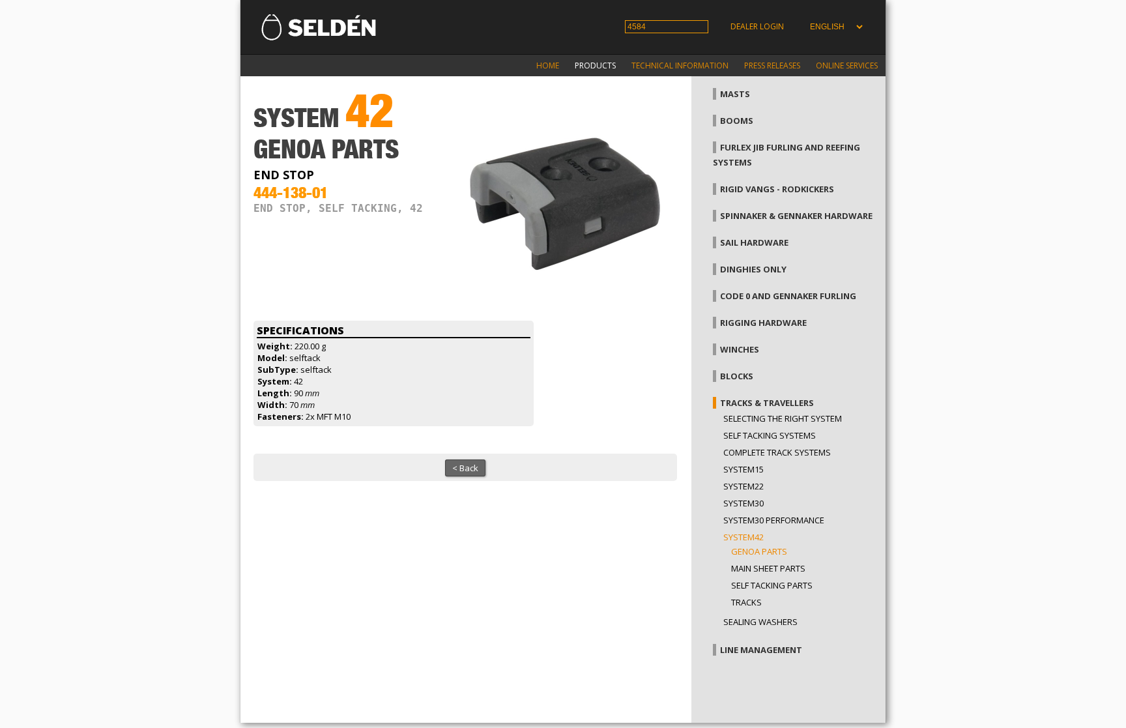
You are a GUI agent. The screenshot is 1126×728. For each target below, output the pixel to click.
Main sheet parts (768, 568)
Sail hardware (754, 242)
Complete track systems (777, 452)
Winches (739, 349)
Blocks (736, 376)
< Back (465, 468)
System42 (743, 537)
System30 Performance (773, 520)
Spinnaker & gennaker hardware (796, 216)
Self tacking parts (772, 585)
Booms (736, 120)
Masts (735, 94)
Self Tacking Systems (769, 435)
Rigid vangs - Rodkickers (777, 189)
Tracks (746, 602)
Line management (761, 650)
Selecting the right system (782, 418)
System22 (743, 486)
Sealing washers (760, 622)
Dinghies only (753, 269)
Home (547, 65)
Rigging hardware (763, 322)
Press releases (772, 65)
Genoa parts (759, 551)
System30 (743, 503)
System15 (743, 469)
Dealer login (757, 26)
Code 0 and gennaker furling (788, 296)
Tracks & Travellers (767, 403)
